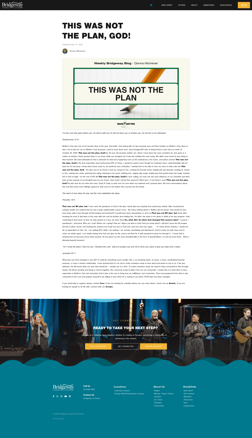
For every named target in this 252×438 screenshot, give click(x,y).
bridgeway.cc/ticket (91, 398)
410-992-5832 (89, 389)
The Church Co (58, 419)
